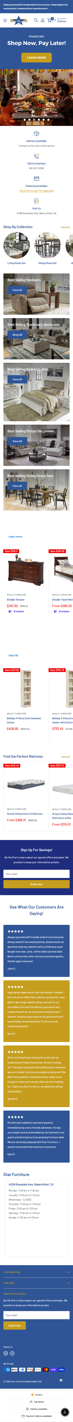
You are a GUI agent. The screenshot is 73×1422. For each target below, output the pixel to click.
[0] (49, 20)
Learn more (15, 536)
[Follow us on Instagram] (12, 1353)
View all (65, 227)
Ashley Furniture (16, 594)
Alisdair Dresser (16, 599)
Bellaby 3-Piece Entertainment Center (24, 720)
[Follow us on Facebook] (5, 1353)
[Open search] (36, 20)
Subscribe (36, 884)
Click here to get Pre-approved (37, 190)
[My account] (42, 20)
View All (13, 655)
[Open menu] (5, 20)
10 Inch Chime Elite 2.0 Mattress (24, 813)
